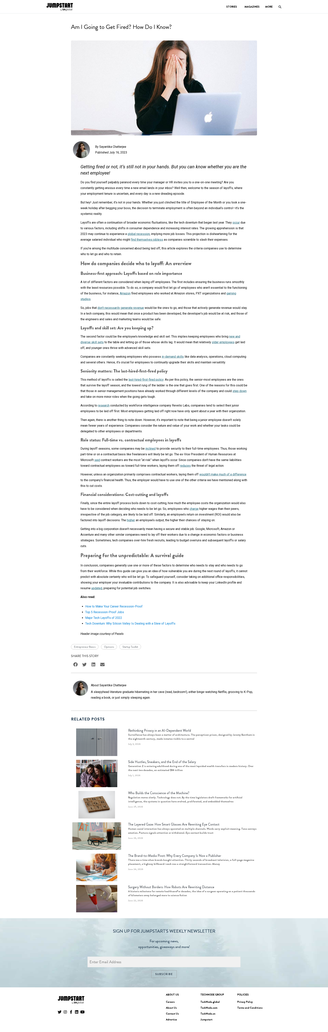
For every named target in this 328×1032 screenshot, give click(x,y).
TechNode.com (208, 1008)
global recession (139, 234)
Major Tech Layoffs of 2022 (103, 618)
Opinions (109, 647)
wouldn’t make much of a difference (222, 474)
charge (194, 509)
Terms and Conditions (250, 1008)
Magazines (251, 7)
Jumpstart (206, 1019)
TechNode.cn (207, 1013)
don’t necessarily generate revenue (121, 308)
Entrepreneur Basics (84, 647)
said (97, 460)
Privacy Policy (245, 1002)
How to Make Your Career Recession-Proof (114, 606)
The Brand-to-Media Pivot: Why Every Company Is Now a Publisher (174, 855)
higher (131, 520)
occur (236, 222)
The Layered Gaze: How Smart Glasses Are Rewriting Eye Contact (173, 824)
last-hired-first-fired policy (146, 379)
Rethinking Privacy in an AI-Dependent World (159, 730)
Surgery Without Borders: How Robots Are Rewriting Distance (171, 887)
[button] (319, 1019)
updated (96, 588)
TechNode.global (210, 1002)
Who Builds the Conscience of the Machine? (158, 793)
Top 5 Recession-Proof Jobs (104, 612)
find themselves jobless (147, 239)
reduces (185, 465)
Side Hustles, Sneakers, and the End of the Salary (162, 761)
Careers (170, 1002)
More (269, 7)
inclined (150, 448)
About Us (171, 1008)
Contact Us (172, 1013)
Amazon (125, 293)
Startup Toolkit (130, 647)
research (104, 405)
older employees (223, 342)
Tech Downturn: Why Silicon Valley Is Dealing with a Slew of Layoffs (130, 623)
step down (240, 391)
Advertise (171, 1019)
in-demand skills (173, 356)
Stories (231, 7)
